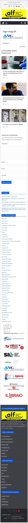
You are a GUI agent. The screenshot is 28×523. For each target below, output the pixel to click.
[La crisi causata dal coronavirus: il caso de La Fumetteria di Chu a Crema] (14, 57)
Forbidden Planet (5, 243)
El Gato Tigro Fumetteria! (7, 239)
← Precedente (5, 43)
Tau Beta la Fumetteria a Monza (13, 124)
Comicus (3, 499)
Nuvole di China (5, 283)
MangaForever (4, 504)
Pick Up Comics (4, 317)
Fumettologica (4, 501)
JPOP (2, 473)
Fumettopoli (4, 308)
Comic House (4, 227)
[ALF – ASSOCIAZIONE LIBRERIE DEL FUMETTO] (3, 23)
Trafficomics (4, 297)
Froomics (3, 245)
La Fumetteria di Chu (6, 270)
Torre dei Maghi (5, 314)
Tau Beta (3, 319)
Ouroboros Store (5, 290)
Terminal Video (4, 444)
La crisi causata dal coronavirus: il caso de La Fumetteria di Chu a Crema (13, 73)
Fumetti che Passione (6, 250)
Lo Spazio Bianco (5, 496)
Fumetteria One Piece (6, 254)
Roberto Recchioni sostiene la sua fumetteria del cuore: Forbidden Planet (13, 99)
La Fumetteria (4, 303)
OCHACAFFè (4, 456)
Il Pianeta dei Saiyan (6, 261)
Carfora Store (4, 223)
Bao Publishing (4, 476)
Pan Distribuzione (5, 436)
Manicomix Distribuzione (7, 442)
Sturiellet (3, 294)
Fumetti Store (4, 281)
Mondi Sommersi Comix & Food (8, 276)
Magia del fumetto (5, 288)
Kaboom (3, 268)
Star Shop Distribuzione (7, 439)
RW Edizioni (4, 470)
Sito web (3, 175)
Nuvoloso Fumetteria (6, 285)
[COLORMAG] (14, 412)
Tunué (2, 479)
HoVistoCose (4, 256)
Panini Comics (4, 464)
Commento (4, 143)
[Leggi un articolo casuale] (25, 23)
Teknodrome (4, 310)
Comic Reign (4, 230)
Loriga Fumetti (4, 279)
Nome (3, 162)
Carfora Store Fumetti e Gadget (8, 225)
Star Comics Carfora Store (7, 292)
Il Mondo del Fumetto (6, 259)
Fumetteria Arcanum (6, 306)
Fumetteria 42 (4, 247)
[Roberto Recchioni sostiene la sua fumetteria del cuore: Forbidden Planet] (14, 83)
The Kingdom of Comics (6, 312)
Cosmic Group (4, 450)
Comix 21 (3, 232)
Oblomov (3, 481)
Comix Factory (4, 236)
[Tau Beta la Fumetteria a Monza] (14, 110)
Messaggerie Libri (5, 447)
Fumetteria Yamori (5, 252)
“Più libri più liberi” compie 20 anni (9, 196)
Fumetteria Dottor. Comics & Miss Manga (10, 241)
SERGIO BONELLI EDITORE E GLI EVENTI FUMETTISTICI (13, 202)
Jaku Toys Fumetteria (6, 265)
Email (3, 168)
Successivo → (23, 46)
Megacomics (4, 272)
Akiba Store (4, 218)
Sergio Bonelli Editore (6, 484)
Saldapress (4, 487)
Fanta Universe (4, 299)
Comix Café (4, 234)
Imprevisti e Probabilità (6, 263)
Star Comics (4, 467)
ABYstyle (3, 453)
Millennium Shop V (5, 274)
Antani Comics (4, 221)
